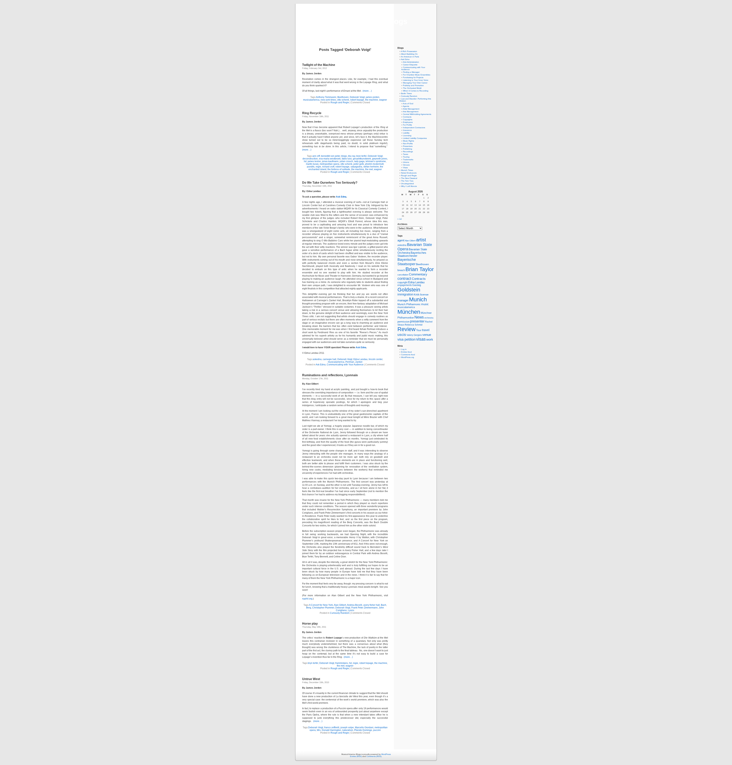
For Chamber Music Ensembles (416, 75)
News (419, 317)
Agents (406, 106)
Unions (406, 162)
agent (400, 240)
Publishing (407, 149)
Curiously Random (339, 613)
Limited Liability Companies (415, 138)
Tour (418, 330)
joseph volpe (347, 727)
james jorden (372, 97)
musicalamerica (311, 99)
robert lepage (357, 99)
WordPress (386, 754)
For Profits (407, 125)
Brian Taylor (419, 269)
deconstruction (310, 158)
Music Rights (408, 141)
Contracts (407, 117)
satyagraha (356, 166)
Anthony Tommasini (326, 97)
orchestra (428, 318)
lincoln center (375, 359)
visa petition (406, 339)
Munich (418, 299)
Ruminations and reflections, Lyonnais (330, 375)
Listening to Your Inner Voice (415, 80)
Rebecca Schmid (413, 324)
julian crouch (346, 161)
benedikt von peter (330, 156)
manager (403, 300)
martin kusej (312, 164)
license (424, 294)
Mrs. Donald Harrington (329, 730)
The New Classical (409, 178)
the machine (371, 99)
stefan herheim (371, 166)
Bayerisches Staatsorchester (411, 254)
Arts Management (410, 111)
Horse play (310, 623)
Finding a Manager (411, 72)
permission (403, 321)
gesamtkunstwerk (362, 158)
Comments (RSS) (373, 756)
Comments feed (408, 355)
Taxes (405, 154)
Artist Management (411, 109)
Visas (405, 167)
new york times (328, 99)
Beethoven (343, 97)
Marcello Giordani (364, 727)
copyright (402, 282)
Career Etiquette (410, 65)
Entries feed (406, 352)
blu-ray (351, 156)
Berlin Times (406, 93)
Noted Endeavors (409, 173)
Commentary (418, 274)
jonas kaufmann (330, 161)
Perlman (349, 362)
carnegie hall (329, 359)
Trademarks (408, 159)
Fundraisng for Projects (413, 77)
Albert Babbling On (409, 54)
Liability (406, 133)
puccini (377, 730)
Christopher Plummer (323, 607)
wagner (383, 99)
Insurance (407, 130)
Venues (406, 165)
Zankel (358, 362)
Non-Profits (408, 143)
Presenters (408, 146)
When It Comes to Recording (415, 91)
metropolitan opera (329, 164)
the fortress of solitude (338, 169)
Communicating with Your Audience (345, 364)
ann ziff (316, 156)
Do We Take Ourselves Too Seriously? (329, 182)
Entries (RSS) (356, 756)
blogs (344, 156)
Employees (408, 122)
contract (404, 278)
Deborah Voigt (357, 97)
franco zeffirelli (331, 727)
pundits (311, 166)
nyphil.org (307, 598)
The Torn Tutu (407, 181)
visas (421, 339)
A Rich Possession (409, 51)
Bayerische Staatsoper (406, 261)
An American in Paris (410, 57)
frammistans (341, 663)
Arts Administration (411, 62)
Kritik (417, 294)
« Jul (399, 219)
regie (318, 166)
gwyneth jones (379, 158)
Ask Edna (341, 196)
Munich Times (407, 170)
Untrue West (311, 679)
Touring (406, 157)
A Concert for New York (321, 605)
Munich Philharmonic (409, 304)
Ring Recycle (311, 113)
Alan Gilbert (340, 605)
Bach (383, 605)
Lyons (351, 610)
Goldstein (408, 289)
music (425, 304)
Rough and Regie (340, 102)
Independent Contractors (414, 127)
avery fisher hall (371, 605)
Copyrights (407, 119)
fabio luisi (347, 158)
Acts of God (408, 103)
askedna (317, 359)
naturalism (347, 730)
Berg (308, 607)
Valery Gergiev (414, 335)
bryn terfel (361, 156)
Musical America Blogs (366, 21)
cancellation (402, 275)
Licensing (407, 135)
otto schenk (343, 99)
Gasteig (416, 285)
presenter (417, 321)
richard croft (328, 166)
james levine (314, 161)
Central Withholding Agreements (417, 114)
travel (425, 330)
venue (426, 335)
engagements (404, 285)
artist (421, 239)
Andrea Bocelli (354, 605)
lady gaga (359, 161)
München (408, 312)
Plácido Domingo (363, 730)
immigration (405, 294)
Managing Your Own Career (415, 83)
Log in (404, 349)
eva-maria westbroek (330, 158)
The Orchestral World (412, 88)
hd (305, 161)
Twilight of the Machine (318, 64)
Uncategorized (407, 183)
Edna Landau (360, 359)
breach (401, 270)
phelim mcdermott (374, 164)
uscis (401, 334)
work (429, 339)
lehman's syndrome (376, 161)
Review (406, 329)
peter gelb (358, 164)
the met (369, 169)
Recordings (408, 151)
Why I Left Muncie (409, 186)
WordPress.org (407, 357)
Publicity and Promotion (413, 85)
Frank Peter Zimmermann (364, 607)
